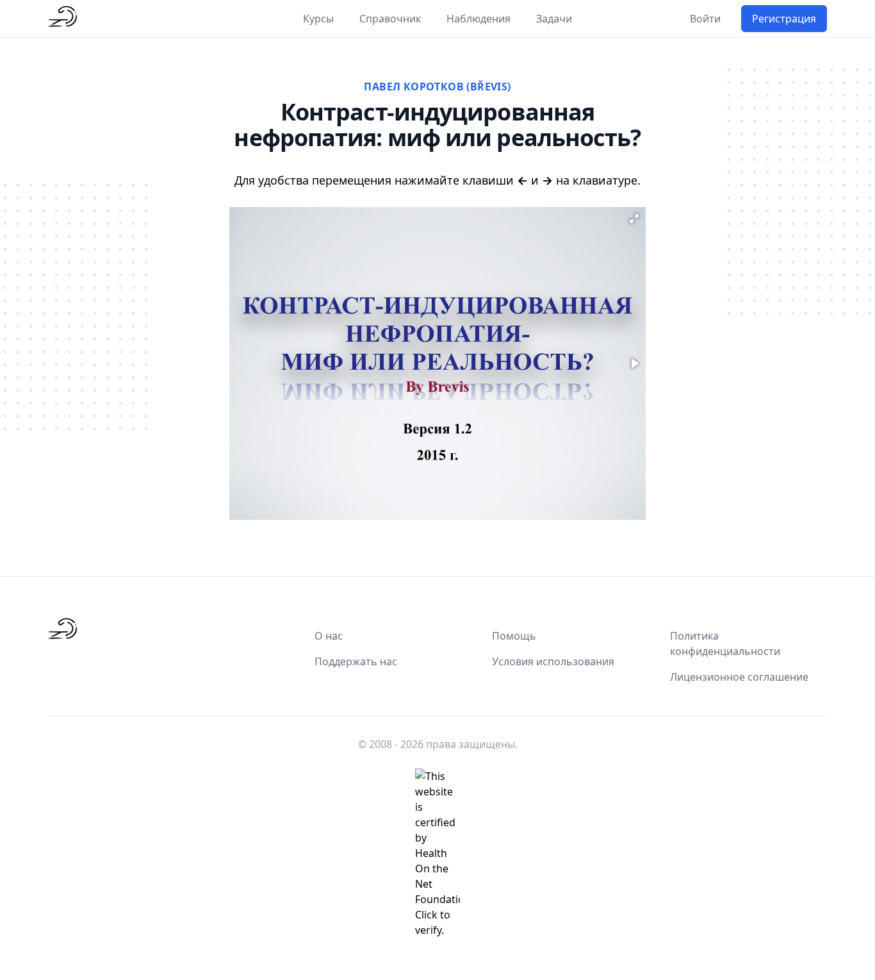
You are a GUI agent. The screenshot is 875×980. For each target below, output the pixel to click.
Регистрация (784, 19)
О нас (329, 636)
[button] (634, 218)
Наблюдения (478, 19)
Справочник (390, 19)
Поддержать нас (356, 661)
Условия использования (553, 661)
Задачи (554, 19)
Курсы (318, 19)
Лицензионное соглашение (739, 677)
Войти (705, 19)
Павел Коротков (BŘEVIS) (437, 86)
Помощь (514, 636)
